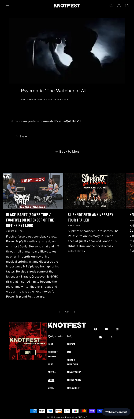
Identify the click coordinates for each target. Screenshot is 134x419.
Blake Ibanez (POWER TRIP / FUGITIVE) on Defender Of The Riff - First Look (30, 220)
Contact (71, 344)
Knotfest (60, 417)
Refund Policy (74, 380)
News (50, 364)
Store (51, 387)
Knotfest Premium (53, 354)
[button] (7, 5)
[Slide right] (75, 312)
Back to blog (69, 151)
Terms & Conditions (72, 362)
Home (50, 344)
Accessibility (74, 387)
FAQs (69, 352)
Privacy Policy (74, 372)
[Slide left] (59, 312)
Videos (51, 380)
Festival (52, 372)
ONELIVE (82, 417)
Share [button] (23, 136)
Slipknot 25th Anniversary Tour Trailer (90, 217)
